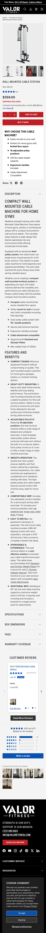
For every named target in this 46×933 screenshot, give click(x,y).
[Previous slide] (5, 691)
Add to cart (31, 114)
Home (5, 18)
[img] (16, 673)
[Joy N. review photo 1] (13, 702)
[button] (36, 9)
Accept (21, 913)
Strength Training (15, 18)
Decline (21, 920)
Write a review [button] (23, 756)
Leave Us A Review (15, 842)
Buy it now (23, 122)
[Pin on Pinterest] (21, 183)
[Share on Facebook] (16, 183)
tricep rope (29, 511)
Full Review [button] (15, 708)
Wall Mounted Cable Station (12, 20)
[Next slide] (41, 691)
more (20, 514)
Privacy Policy (30, 906)
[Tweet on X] (11, 183)
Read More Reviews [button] (23, 718)
